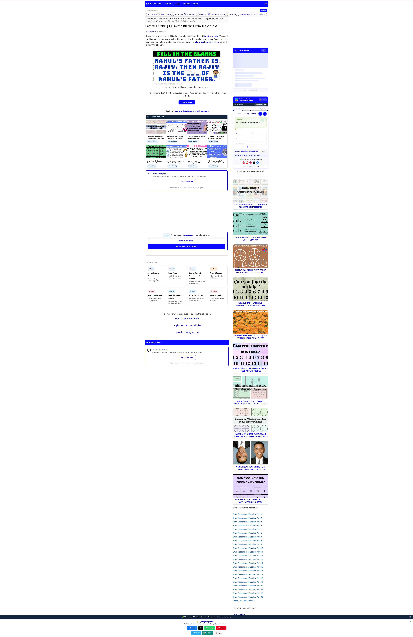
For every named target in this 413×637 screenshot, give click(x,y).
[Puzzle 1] (247, 147)
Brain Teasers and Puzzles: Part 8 (247, 540)
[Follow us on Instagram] (250, 162)
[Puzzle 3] (250, 146)
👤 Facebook (192, 628)
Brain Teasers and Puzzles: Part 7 (247, 537)
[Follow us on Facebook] (257, 162)
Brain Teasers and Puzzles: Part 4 (247, 525)
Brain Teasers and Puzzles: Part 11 (248, 552)
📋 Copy (218, 633)
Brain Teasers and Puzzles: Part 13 (248, 559)
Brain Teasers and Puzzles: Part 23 (248, 597)
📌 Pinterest (221, 628)
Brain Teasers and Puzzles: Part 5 (247, 529)
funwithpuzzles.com (253, 166)
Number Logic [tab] (246, 109)
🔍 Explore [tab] (263, 109)
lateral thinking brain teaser (206, 42)
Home (150, 4)
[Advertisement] (187, 209)
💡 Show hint (238, 129)
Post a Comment (187, 182)
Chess (177, 4)
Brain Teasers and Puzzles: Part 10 (248, 548)
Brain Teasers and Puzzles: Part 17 (248, 574)
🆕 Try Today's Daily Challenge (186, 246)
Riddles (186, 4)
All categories (253, 151)
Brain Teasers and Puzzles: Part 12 (248, 555)
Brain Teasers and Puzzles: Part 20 (248, 586)
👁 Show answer (240, 143)
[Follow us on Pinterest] (244, 162)
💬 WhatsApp (209, 628)
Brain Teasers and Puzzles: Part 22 (248, 593)
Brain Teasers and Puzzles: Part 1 (247, 514)
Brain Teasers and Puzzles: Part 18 (248, 578)
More (195, 4)
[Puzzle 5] (254, 146)
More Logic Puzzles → (186, 240)
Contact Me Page (239, 614)
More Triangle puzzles (241, 151)
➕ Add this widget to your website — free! (247, 155)
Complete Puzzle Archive (243, 601)
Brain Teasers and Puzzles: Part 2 (247, 518)
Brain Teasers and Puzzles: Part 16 (248, 571)
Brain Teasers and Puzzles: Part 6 (247, 533)
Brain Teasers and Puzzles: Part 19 (248, 582)
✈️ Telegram (196, 633)
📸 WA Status (207, 633)
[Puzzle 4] (252, 146)
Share (263, 151)
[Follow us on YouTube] (247, 162)
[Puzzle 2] (248, 146)
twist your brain (211, 36)
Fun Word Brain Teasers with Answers (192, 111)
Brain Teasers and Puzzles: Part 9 (247, 544)
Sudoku (167, 4)
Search (263, 10)
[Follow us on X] (254, 162)
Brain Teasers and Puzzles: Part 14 (248, 563)
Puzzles (157, 4)
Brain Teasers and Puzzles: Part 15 (248, 567)
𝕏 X (201, 628)
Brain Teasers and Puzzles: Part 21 (248, 589)
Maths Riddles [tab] (255, 109)
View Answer (187, 102)
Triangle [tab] (238, 109)
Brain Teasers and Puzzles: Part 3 (247, 522)
